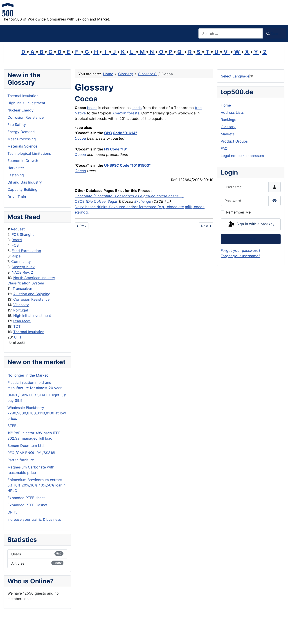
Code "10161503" (135, 165)
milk (188, 207)
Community (21, 261)
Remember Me (238, 212)
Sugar (112, 201)
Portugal (20, 310)
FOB (15, 245)
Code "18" (118, 149)
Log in (250, 239)
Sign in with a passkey (254, 224)
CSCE (84, 201)
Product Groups (234, 141)
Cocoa (80, 138)
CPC (108, 133)
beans (92, 107)
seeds (137, 107)
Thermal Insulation (28, 331)
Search (276, 33)
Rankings (228, 119)
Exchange (142, 201)
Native (80, 113)
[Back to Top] (280, 625)
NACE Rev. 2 (22, 272)
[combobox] (230, 33)
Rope (16, 256)
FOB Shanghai (23, 234)
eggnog (81, 212)
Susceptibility (23, 267)
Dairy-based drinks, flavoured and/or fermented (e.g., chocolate (129, 207)
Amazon (119, 113)
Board (17, 240)
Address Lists (232, 112)
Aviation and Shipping (31, 294)
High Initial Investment (32, 315)
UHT (18, 337)
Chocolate (129, 196)
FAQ (224, 148)
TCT (16, 326)
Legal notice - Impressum (242, 155)
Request (18, 229)
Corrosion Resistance (31, 299)
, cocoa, (198, 207)
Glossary (228, 127)
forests (133, 113)
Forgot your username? (240, 256)
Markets (227, 134)
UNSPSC (111, 165)
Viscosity (21, 304)
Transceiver (22, 288)
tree (198, 107)
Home (226, 105)
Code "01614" (125, 133)
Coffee (100, 201)
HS (106, 149)
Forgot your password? (240, 250)
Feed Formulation (26, 250)
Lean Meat (22, 321)
